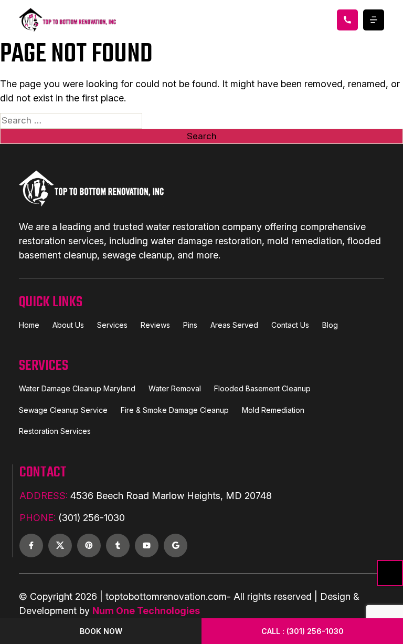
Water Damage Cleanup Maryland (77, 388)
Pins (190, 324)
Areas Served (234, 324)
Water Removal (175, 388)
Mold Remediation (273, 410)
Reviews (155, 324)
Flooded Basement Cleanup (262, 388)
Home (29, 324)
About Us (68, 324)
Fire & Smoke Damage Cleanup (175, 410)
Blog (330, 324)
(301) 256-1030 (72, 517)
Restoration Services (55, 431)
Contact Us (290, 324)
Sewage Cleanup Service (63, 410)
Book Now (101, 631)
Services (112, 324)
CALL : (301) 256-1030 (302, 631)
